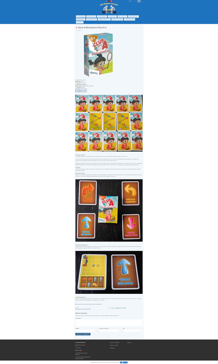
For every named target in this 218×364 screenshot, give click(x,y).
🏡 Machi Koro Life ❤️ (80, 345)
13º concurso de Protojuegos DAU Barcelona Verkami (82, 357)
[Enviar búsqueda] (139, 1)
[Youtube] (111, 1)
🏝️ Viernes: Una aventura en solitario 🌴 (81, 353)
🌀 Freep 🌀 (78, 347)
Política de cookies (114, 345)
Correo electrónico (104, 328)
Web (124, 328)
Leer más (125, 362)
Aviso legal (112, 348)
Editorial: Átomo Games (97, 304)
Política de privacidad (114, 342)
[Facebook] (107, 1)
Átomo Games (84, 88)
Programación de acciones (88, 85)
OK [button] (121, 362)
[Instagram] (109, 1)
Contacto (129, 342)
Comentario (78, 318)
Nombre (77, 328)
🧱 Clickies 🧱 (78, 350)
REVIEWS (80, 30)
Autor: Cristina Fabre (86, 304)
